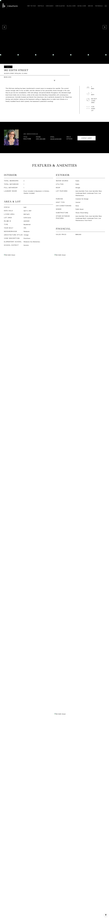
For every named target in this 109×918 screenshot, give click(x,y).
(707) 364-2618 (40, 139)
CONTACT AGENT (86, 138)
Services (90, 5)
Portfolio (41, 5)
